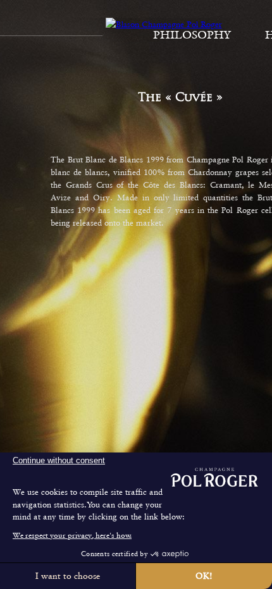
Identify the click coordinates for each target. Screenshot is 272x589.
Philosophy (192, 35)
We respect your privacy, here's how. (72, 535)
